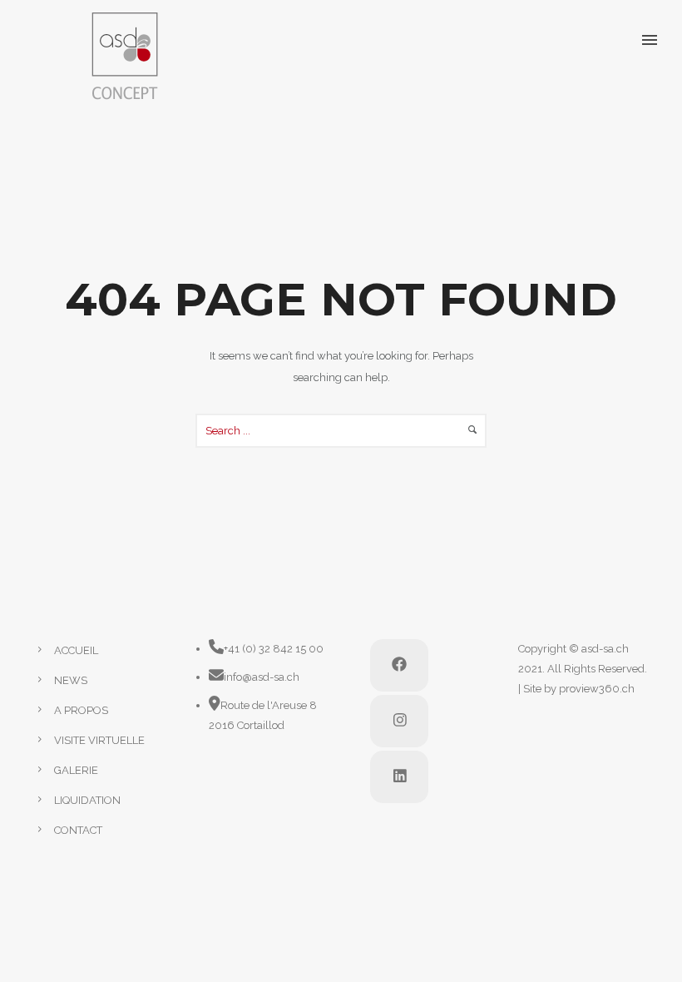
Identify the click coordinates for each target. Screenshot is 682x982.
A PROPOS (81, 710)
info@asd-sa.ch (261, 677)
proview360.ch (597, 688)
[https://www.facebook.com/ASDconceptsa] (399, 665)
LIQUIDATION (87, 800)
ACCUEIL (76, 650)
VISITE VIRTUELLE (99, 740)
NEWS (70, 680)
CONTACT (78, 830)
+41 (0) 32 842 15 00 (274, 648)
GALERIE (76, 770)
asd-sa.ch (605, 648)
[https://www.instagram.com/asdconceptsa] (399, 721)
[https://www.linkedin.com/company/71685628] (399, 777)
